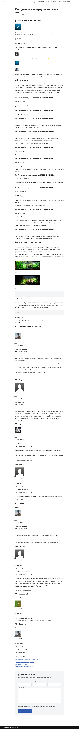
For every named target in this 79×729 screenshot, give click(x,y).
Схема (68, 1)
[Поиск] (34, 2)
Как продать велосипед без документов (25, 662)
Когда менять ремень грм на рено (24, 664)
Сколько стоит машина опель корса (24, 666)
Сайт (48, 681)
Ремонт (64, 1)
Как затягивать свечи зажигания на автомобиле (27, 659)
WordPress (15, 727)
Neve (5, 727)
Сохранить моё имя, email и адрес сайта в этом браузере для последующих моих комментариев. (36, 707)
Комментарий (21, 687)
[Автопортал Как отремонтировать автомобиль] (10, 2)
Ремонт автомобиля (42, 3)
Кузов (59, 1)
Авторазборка (41, 1)
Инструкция (53, 1)
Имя (19, 681)
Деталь (47, 1)
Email (34, 681)
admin (19, 14)
